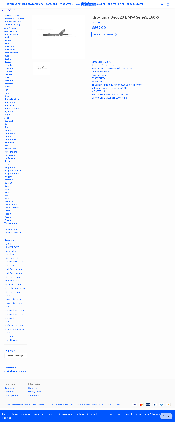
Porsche (8, 180)
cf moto (8, 65)
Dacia (7, 77)
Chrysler (8, 71)
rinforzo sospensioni (14, 325)
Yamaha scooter (12, 232)
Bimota (8, 43)
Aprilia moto (10, 31)
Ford (6, 93)
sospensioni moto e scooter (14, 305)
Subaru (7, 214)
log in (3, 9)
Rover (7, 186)
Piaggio (8, 176)
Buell (6, 56)
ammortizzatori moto (15, 314)
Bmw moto (9, 49)
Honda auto (10, 102)
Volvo (7, 226)
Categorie (51, 4)
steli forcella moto (14, 269)
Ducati (7, 87)
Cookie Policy (34, 395)
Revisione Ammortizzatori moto (25, 4)
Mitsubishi (9, 155)
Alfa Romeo (10, 28)
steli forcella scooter (14, 273)
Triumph (8, 220)
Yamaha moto (11, 229)
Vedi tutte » (11, 336)
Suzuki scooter (11, 208)
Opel (6, 164)
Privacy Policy (34, 392)
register (11, 9)
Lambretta (9, 133)
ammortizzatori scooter (12, 320)
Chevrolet (9, 68)
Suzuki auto (10, 201)
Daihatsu (8, 84)
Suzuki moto (10, 204)
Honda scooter (12, 108)
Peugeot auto (11, 167)
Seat (6, 195)
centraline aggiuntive (15, 288)
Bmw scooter (11, 52)
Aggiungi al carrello (104, 34)
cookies (6, 418)
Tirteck (8, 211)
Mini (6, 146)
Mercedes (9, 142)
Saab (6, 192)
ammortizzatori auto (15, 310)
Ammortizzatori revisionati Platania (14, 17)
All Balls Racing (12, 25)
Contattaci (9, 392)
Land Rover (10, 139)
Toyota (7, 217)
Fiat (6, 90)
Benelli (7, 40)
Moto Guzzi (10, 149)
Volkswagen (10, 223)
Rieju (6, 189)
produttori (66, 4)
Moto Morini (10, 152)
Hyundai (8, 111)
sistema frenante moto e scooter (13, 279)
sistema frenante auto (13, 294)
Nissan (7, 161)
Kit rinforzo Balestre (131, 4)
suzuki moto (11, 340)
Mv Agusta (9, 158)
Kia (6, 124)
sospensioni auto (13, 299)
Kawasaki (9, 121)
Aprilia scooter (11, 34)
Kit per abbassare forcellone (13, 253)
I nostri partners (11, 395)
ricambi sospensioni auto (14, 331)
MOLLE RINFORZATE (12, 245)
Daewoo (8, 80)
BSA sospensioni (12, 22)
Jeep (6, 118)
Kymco (7, 130)
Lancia (7, 136)
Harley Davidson (12, 99)
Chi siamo (32, 388)
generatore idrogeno (15, 284)
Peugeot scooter (12, 170)
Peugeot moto (11, 173)
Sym (6, 198)
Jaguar (7, 114)
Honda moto (10, 105)
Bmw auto (9, 46)
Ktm (6, 127)
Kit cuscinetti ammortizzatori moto (15, 260)
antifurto (9, 265)
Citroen (8, 74)
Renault (8, 183)
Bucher (8, 59)
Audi (6, 37)
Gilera (7, 96)
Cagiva (7, 62)
